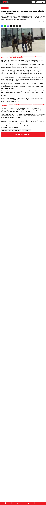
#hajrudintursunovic (26, 130)
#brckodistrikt (17, 130)
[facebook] (2, 26)
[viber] (8, 26)
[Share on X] (11, 26)
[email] (14, 26)
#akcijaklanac (4, 130)
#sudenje (11, 130)
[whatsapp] (5, 26)
